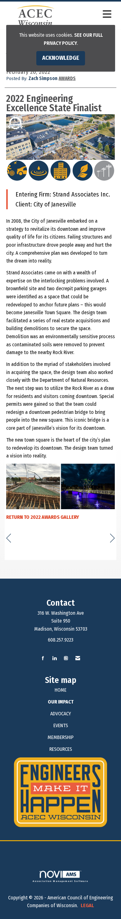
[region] (112, 538)
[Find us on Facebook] (43, 658)
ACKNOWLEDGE (60, 57)
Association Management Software (61, 881)
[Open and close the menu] (91, 14)
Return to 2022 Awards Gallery (42, 517)
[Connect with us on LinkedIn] (54, 658)
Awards (67, 78)
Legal (87, 905)
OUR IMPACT (61, 702)
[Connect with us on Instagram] (66, 658)
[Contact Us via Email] (77, 658)
